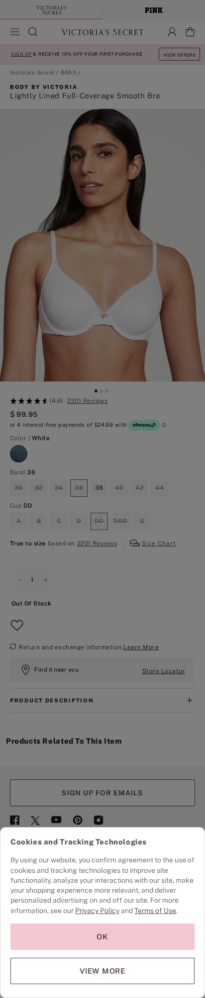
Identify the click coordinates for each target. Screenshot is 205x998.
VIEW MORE (102, 971)
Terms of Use (155, 911)
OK (102, 936)
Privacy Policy (97, 911)
